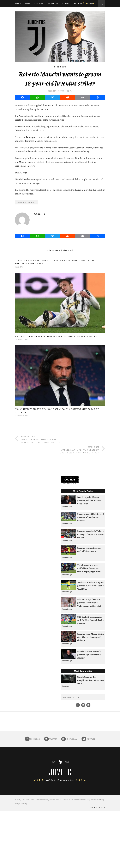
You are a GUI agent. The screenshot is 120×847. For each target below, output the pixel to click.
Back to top (96, 807)
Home (18, 3)
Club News (60, 67)
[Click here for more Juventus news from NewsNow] (70, 479)
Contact (19, 10)
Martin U (40, 214)
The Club (77, 3)
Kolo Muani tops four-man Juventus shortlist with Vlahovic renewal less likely (89, 602)
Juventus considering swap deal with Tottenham (89, 549)
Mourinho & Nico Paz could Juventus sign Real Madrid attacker (89, 654)
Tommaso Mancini (26, 202)
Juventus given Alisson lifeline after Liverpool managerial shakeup (90, 637)
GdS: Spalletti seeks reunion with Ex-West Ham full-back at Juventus (90, 620)
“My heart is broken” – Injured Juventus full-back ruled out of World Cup (90, 585)
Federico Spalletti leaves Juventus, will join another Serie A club (89, 500)
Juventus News (66, 484)
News (27, 3)
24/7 (74, 484)
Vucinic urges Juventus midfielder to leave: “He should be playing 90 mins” (89, 568)
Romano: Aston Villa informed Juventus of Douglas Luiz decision (90, 517)
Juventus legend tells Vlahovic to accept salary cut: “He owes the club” (90, 534)
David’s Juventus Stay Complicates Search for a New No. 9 (90, 680)
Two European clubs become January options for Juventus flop (57, 336)
